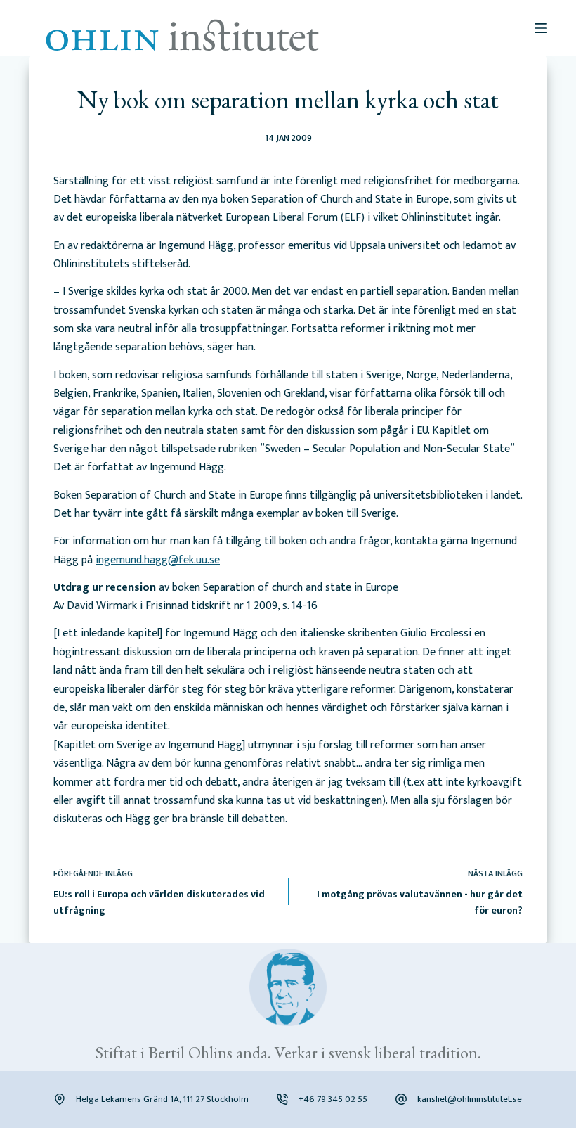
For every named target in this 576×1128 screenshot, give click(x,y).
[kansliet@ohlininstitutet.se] (401, 1099)
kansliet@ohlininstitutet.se (469, 1099)
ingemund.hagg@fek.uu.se (158, 560)
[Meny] (541, 28)
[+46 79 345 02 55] (282, 1099)
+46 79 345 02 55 (333, 1099)
